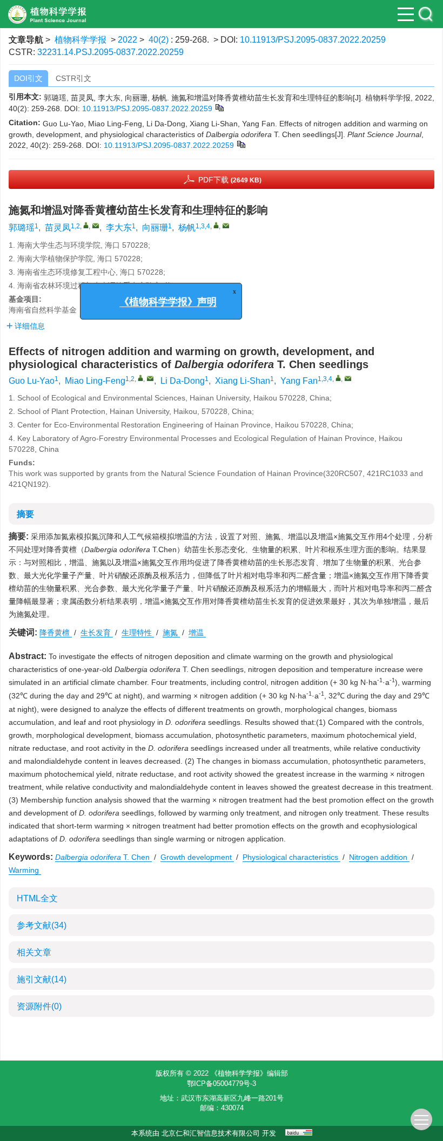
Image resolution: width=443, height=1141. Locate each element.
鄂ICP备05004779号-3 (221, 1083)
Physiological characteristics (291, 857)
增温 (197, 632)
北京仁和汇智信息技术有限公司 (211, 1133)
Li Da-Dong (182, 380)
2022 (127, 39)
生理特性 (138, 632)
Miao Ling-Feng (95, 380)
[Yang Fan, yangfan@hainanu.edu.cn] (338, 378)
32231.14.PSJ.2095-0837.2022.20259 (110, 52)
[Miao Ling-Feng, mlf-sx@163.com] (140, 378)
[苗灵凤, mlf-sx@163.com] (86, 225)
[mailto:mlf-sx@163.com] (95, 225)
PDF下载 (229, 179)
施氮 (171, 632)
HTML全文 (37, 898)
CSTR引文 (73, 78)
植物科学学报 (80, 39)
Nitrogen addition (379, 857)
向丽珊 (155, 227)
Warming (25, 870)
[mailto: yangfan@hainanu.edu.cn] (348, 378)
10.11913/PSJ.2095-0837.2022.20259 (313, 39)
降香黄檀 (55, 632)
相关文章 (34, 952)
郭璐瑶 (22, 227)
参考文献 (41, 925)
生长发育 (96, 632)
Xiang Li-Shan (242, 380)
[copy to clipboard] (240, 143)
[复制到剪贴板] (219, 107)
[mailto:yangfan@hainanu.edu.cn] (226, 225)
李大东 (119, 227)
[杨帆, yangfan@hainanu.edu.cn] (216, 225)
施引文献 (41, 979)
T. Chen (103, 857)
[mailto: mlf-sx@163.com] (150, 378)
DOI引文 (28, 78)
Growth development (197, 857)
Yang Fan (299, 380)
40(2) (160, 39)
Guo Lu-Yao (32, 380)
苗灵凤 (58, 227)
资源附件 (39, 1006)
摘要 (25, 514)
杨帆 (187, 227)
